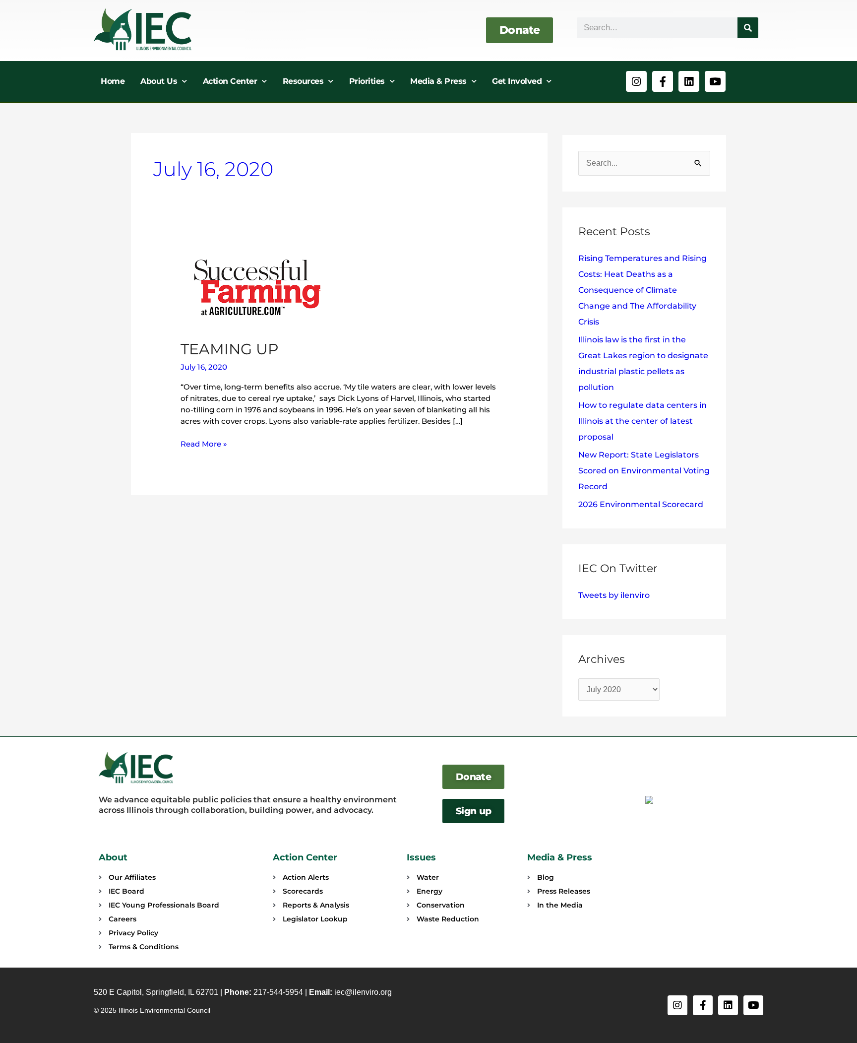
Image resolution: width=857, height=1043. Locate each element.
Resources (303, 81)
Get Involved (517, 81)
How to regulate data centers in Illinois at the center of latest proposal (642, 421)
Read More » (204, 443)
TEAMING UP (230, 349)
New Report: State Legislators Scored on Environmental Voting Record (644, 470)
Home (112, 81)
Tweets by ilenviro (614, 595)
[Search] (747, 27)
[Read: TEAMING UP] (257, 287)
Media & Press (438, 81)
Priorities (367, 81)
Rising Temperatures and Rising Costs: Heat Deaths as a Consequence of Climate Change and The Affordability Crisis (642, 290)
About (113, 857)
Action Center (230, 81)
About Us (158, 81)
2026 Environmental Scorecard (640, 504)
